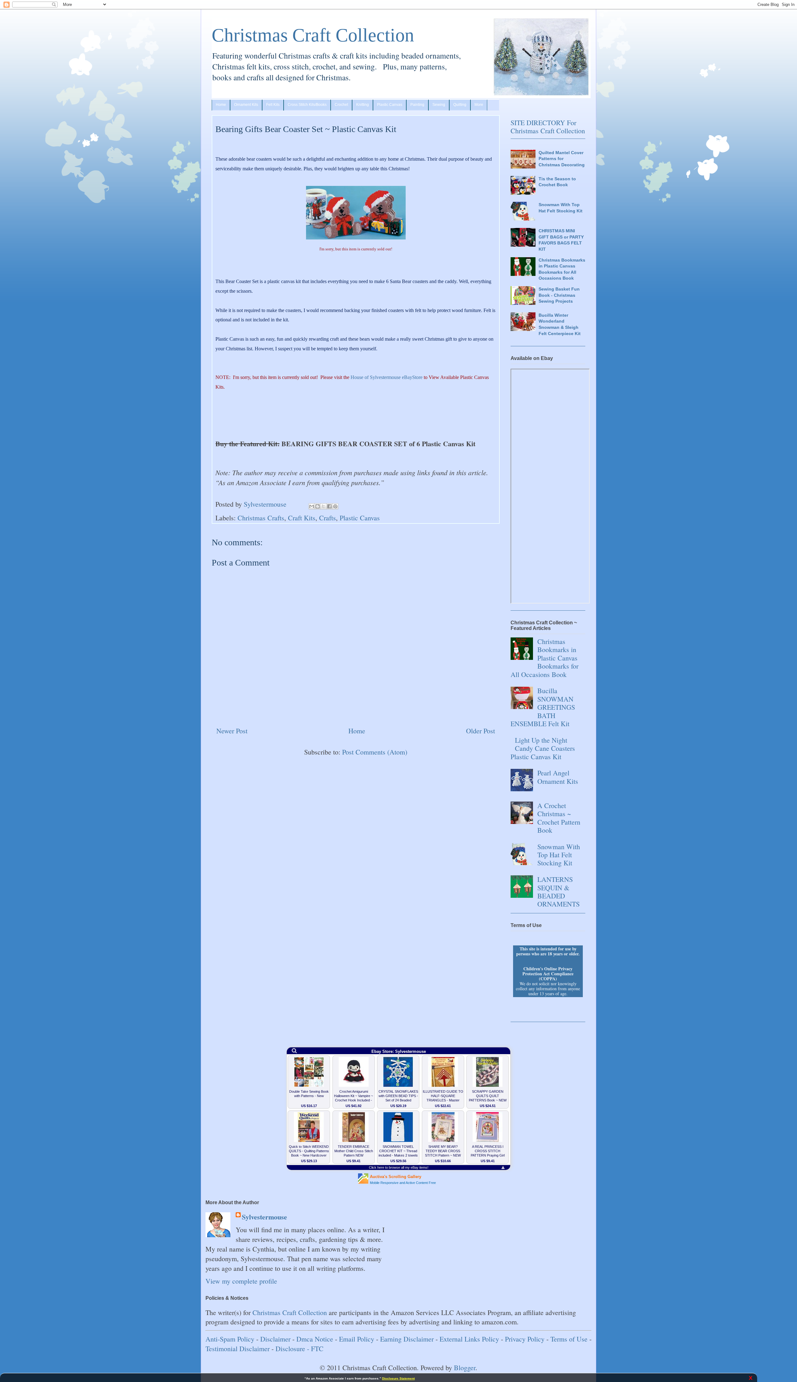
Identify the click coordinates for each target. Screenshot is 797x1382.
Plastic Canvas (389, 104)
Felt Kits (273, 104)
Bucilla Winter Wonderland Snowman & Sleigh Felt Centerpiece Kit (560, 324)
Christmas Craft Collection (313, 35)
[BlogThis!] (317, 506)
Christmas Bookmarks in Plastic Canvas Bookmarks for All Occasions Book (562, 269)
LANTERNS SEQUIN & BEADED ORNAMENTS (558, 891)
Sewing (438, 104)
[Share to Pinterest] (335, 506)
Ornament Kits (246, 104)
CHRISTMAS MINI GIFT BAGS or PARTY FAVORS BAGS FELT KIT (561, 240)
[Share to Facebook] (329, 506)
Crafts (327, 517)
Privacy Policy (525, 1338)
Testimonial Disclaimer (237, 1348)
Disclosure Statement (398, 1378)
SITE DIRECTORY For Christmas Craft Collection (548, 126)
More (478, 104)
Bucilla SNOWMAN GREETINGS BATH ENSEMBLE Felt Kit (543, 707)
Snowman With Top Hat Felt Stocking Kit (560, 207)
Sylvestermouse (264, 1217)
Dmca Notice (314, 1338)
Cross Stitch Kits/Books (307, 104)
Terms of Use (568, 1338)
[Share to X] (323, 506)
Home (221, 104)
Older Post (480, 730)
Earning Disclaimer (407, 1338)
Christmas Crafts (261, 517)
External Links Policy (469, 1338)
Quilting (459, 104)
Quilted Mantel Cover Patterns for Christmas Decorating (562, 158)
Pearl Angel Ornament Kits (557, 776)
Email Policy (356, 1338)
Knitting (362, 104)
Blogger (464, 1367)
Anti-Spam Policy (229, 1338)
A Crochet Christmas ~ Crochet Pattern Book (558, 818)
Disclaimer (275, 1338)
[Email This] (312, 506)
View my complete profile (241, 1280)
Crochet (341, 104)
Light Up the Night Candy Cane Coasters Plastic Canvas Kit (543, 748)
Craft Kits (301, 517)
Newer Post (232, 730)
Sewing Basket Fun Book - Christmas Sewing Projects (559, 295)
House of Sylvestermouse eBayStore (386, 377)
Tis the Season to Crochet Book (557, 181)
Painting (417, 104)
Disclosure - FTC (299, 1348)
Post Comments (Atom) (374, 751)
